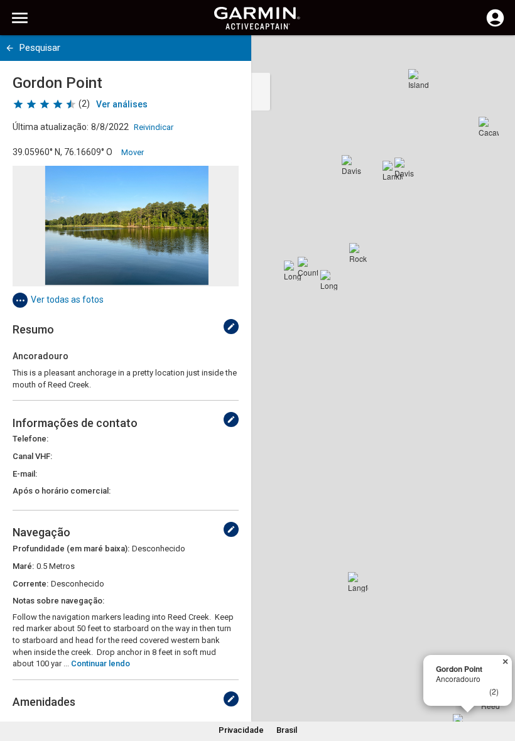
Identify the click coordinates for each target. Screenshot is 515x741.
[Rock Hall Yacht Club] (359, 253)
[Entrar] (495, 25)
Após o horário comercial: (62, 490)
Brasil (286, 730)
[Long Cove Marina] (294, 271)
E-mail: (25, 474)
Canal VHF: (32, 456)
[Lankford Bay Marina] (392, 171)
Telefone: (30, 438)
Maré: (23, 566)
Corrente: (30, 583)
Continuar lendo (100, 663)
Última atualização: (51, 127)
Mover (132, 152)
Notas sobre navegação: (58, 600)
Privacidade (241, 730)
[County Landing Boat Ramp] (308, 267)
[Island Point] (418, 79)
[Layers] (494, 56)
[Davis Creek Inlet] (404, 168)
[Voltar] (9, 48)
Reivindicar (153, 127)
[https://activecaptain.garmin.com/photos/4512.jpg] (126, 226)
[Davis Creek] (352, 165)
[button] (499, 683)
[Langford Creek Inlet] (358, 582)
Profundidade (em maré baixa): (71, 548)
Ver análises (122, 104)
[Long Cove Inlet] (330, 280)
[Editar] (231, 326)
